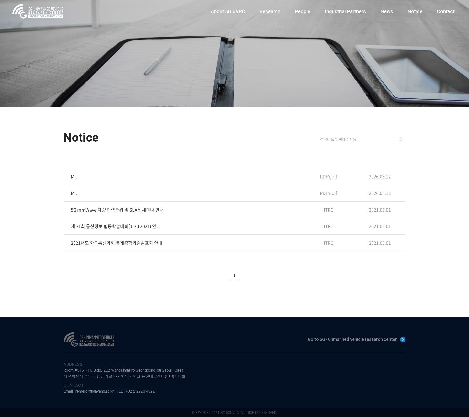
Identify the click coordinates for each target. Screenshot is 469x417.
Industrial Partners (345, 11)
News (387, 11)
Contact (446, 11)
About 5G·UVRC (228, 11)
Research (270, 11)
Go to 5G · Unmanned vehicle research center (352, 339)
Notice (415, 11)
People (302, 11)
